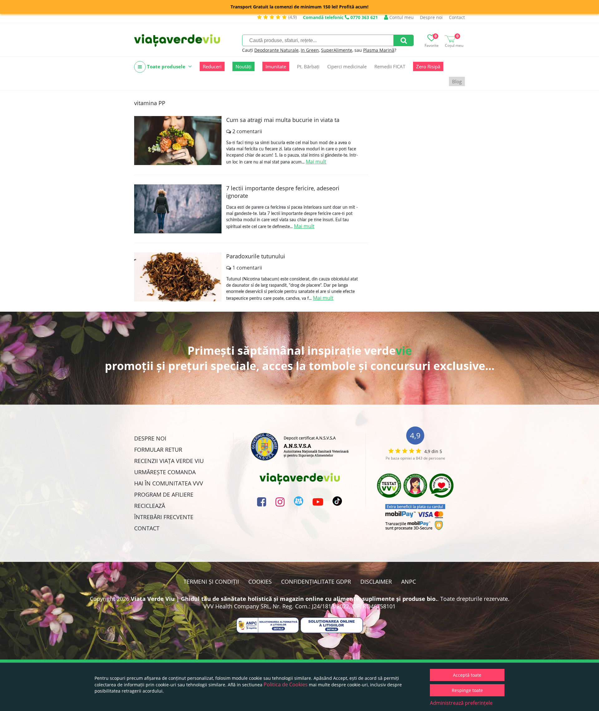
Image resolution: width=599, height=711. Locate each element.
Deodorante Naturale (276, 50)
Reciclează (149, 505)
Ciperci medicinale (347, 66)
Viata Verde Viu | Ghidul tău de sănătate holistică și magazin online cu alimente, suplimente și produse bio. (284, 598)
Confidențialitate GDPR (316, 581)
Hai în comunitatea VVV (168, 483)
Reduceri (212, 66)
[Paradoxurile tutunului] (178, 276)
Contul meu (401, 17)
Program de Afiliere (163, 494)
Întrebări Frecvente (163, 517)
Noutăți (243, 66)
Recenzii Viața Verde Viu (169, 461)
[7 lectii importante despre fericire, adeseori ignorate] (178, 208)
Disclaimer (376, 581)
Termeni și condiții (211, 581)
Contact (457, 17)
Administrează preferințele (461, 702)
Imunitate (275, 66)
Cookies (260, 581)
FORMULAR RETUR (158, 449)
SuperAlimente (336, 50)
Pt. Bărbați (308, 66)
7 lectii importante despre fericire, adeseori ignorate (282, 191)
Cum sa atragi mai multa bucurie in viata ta (282, 120)
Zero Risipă (428, 66)
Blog (457, 81)
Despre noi (431, 17)
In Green (310, 50)
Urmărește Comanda (165, 472)
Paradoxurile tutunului (255, 256)
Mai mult (316, 161)
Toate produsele (166, 66)
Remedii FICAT (389, 66)
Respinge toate (467, 690)
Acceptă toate (467, 675)
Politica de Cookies (286, 684)
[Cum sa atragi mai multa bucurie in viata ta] (178, 140)
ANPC (408, 581)
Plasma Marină (378, 50)
